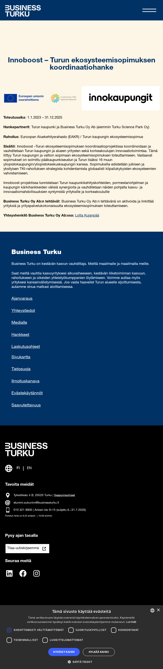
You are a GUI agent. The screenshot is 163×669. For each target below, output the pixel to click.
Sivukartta (20, 357)
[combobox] (152, 610)
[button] (81, 661)
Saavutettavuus (26, 405)
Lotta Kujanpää (87, 216)
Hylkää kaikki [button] (99, 652)
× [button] (158, 610)
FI (18, 468)
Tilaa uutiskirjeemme (23, 548)
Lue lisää (131, 622)
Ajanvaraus (21, 299)
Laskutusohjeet (25, 347)
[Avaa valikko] (149, 10)
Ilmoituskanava (25, 381)
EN (29, 468)
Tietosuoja (21, 369)
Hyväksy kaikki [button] (64, 652)
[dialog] (81, 637)
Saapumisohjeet (64, 495)
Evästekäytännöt (27, 393)
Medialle (19, 323)
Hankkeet (20, 335)
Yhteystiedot (23, 311)
